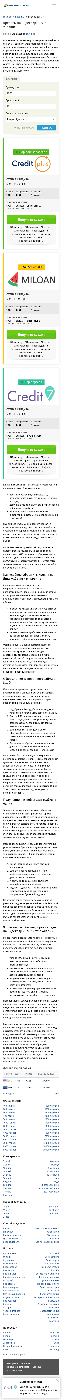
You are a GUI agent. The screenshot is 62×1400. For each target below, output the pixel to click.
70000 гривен (52, 1133)
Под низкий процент (14, 1294)
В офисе (54, 1238)
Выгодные (53, 1300)
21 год (6, 1216)
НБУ (57, 1093)
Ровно (55, 1339)
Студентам (8, 1260)
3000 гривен (9, 1129)
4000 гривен (9, 1133)
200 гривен (9, 1109)
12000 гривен (52, 1109)
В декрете (53, 1290)
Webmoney (53, 1235)
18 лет (6, 1206)
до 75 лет (54, 1206)
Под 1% (55, 1270)
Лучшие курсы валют (17, 1068)
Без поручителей (50, 1267)
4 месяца (54, 1164)
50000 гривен (52, 1129)
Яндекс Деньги (11, 1242)
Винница (7, 1332)
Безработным (10, 1267)
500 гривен (9, 1119)
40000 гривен (51, 1126)
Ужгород (54, 1349)
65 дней (7, 1185)
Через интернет (11, 1311)
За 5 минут (53, 1317)
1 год (56, 1178)
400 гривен (9, 1116)
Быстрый (54, 1321)
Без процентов (11, 1290)
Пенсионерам (10, 1263)
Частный (54, 1253)
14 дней (7, 1171)
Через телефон (11, 1314)
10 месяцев (53, 1171)
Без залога (8, 1270)
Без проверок (10, 1287)
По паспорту (52, 1260)
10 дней (7, 1168)
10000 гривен (52, 1105)
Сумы (56, 1342)
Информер (12, 1363)
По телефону (52, 1263)
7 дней (6, 1164)
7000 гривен (9, 1143)
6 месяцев (53, 1168)
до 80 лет (54, 1210)
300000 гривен (51, 1149)
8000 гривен (9, 1146)
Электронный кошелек (46, 1228)
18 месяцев (53, 1175)
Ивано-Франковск (12, 1346)
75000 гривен (52, 1136)
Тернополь (53, 1346)
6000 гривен (9, 1139)
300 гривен (9, 1112)
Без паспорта (52, 1257)
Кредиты (19, 16)
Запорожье (9, 1342)
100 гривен (9, 1105)
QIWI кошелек (10, 1238)
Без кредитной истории (46, 1297)
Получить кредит (31, 219)
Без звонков (9, 1300)
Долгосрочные (51, 1191)
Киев (5, 1349)
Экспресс (8, 1307)
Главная (7, 16)
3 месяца (54, 1161)
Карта (6, 1228)
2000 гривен (9, 1126)
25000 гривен (52, 1119)
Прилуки (54, 1336)
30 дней (7, 1178)
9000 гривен (9, 1149)
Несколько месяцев (48, 1188)
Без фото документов (47, 1273)
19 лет (6, 1210)
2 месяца (7, 1195)
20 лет (6, 1213)
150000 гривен (51, 1143)
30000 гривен (52, 1122)
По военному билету (48, 1284)
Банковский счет (12, 1235)
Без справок (9, 1273)
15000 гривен (52, 1112)
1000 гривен (9, 1122)
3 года (55, 1181)
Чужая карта (52, 1231)
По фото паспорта (49, 1287)
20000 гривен (52, 1116)
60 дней (7, 1181)
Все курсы (8, 1093)
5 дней (6, 1161)
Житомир (8, 1339)
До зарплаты (10, 1253)
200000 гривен (51, 1146)
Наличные (8, 1231)
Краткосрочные (50, 1185)
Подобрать (46, 127)
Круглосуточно (11, 1297)
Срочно (7, 1304)
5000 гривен (9, 1136)
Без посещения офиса (47, 1242)
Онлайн (7, 1257)
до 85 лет (54, 1213)
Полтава (54, 1332)
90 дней (7, 1188)
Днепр (6, 1336)
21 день (7, 1175)
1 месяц (7, 1191)
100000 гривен (51, 1139)
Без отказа (9, 1284)
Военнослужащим (49, 1294)
